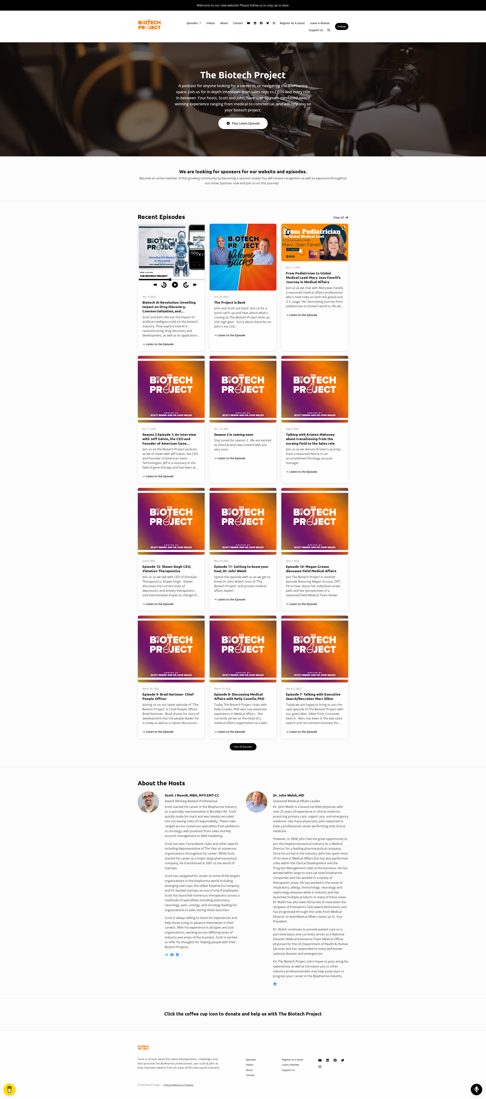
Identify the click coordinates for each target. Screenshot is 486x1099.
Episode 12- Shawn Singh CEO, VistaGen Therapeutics (166, 568)
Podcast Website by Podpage (178, 1084)
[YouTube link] (248, 23)
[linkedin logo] (177, 955)
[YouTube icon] (320, 1060)
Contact (238, 23)
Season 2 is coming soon (233, 434)
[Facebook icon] (335, 1060)
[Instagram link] (274, 23)
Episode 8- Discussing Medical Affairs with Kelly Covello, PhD (239, 696)
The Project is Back (229, 302)
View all (339, 217)
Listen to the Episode (160, 344)
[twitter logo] (167, 955)
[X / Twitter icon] (343, 1060)
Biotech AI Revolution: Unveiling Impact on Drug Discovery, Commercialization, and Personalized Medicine (169, 309)
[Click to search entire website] (329, 30)
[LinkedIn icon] (327, 1060)
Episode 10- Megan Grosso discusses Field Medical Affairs (311, 568)
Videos (210, 23)
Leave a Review (319, 23)
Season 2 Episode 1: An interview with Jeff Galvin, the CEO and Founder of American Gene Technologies (169, 441)
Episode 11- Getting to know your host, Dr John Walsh (241, 568)
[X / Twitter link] (267, 23)
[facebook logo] (172, 955)
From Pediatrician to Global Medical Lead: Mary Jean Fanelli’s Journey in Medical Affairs (313, 277)
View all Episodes (243, 746)
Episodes (193, 23)
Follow (342, 26)
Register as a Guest (292, 23)
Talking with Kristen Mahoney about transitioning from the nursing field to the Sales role (310, 438)
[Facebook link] (261, 23)
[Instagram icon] (320, 1067)
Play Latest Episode (246, 123)
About (224, 23)
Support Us (316, 30)
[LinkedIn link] (255, 23)
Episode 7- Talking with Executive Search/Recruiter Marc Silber (313, 696)
